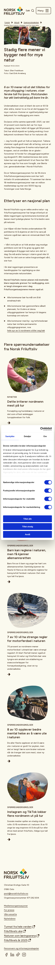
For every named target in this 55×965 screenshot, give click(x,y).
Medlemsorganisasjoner (16, 905)
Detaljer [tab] (27, 436)
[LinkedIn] (12, 954)
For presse (9, 910)
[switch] (48, 490)
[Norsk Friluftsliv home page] (14, 10)
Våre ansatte (10, 914)
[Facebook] (6, 954)
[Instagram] (24, 954)
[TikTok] (18, 954)
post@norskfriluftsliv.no (16, 893)
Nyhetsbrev (9, 918)
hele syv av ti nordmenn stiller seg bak (26, 330)
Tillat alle (27, 519)
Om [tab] (45, 436)
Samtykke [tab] (10, 436)
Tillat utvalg (27, 526)
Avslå (27, 534)
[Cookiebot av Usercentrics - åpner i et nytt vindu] (40, 429)
